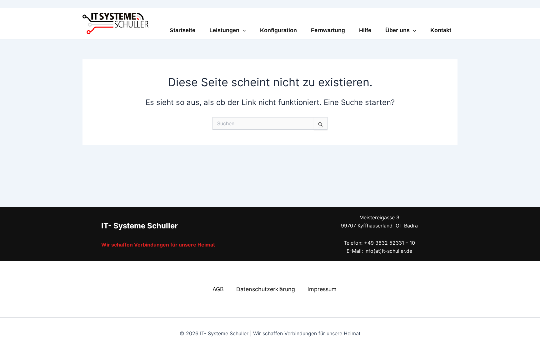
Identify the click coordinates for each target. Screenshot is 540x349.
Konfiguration (278, 30)
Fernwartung (328, 30)
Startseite (182, 30)
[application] (242, 30)
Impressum (322, 289)
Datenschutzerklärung (265, 289)
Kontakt (440, 30)
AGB (218, 289)
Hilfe (365, 30)
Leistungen (224, 30)
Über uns (397, 30)
